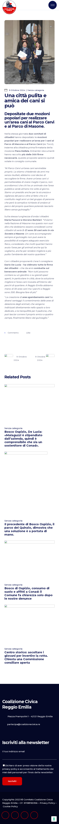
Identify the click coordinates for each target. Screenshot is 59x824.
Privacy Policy (47, 803)
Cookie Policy (10, 806)
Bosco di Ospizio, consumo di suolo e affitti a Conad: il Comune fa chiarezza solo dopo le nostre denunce (28, 593)
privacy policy (9, 769)
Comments (13, 333)
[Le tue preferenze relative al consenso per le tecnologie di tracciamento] (54, 819)
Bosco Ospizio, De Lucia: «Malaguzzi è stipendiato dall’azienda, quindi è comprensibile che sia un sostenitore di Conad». (23, 438)
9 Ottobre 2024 (16, 90)
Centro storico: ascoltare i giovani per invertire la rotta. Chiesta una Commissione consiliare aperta (26, 657)
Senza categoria (35, 90)
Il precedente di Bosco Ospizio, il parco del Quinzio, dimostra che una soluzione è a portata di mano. (29, 529)
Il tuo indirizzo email (13, 751)
